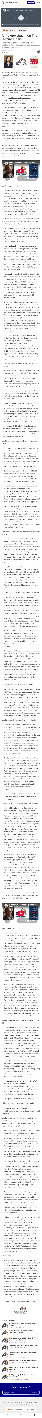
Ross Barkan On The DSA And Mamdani (23, 1360)
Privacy (36, 1402)
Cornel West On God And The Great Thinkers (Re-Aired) (21, 1332)
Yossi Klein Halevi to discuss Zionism (22, 338)
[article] (21, 1326)
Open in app (10, 30)
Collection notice (23, 1404)
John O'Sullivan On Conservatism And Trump (22, 1353)
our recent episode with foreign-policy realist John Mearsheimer (19, 149)
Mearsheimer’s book (28, 1301)
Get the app (31, 1409)
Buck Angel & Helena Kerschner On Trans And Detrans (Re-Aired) (23, 1339)
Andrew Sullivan (7, 51)
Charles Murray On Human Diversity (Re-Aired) (23, 1324)
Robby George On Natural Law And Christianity (21, 1376)
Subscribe (31, 3)
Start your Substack (16, 1409)
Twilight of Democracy (23, 100)
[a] (4, 1325)
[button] (6, 18)
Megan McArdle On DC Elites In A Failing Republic (23, 1368)
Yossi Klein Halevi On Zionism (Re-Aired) (23, 1345)
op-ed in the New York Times (14, 842)
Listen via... (22, 30)
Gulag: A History (24, 98)
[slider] (18, 24)
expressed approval (17, 834)
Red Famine (13, 98)
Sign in (38, 3)
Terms (15, 1404)
